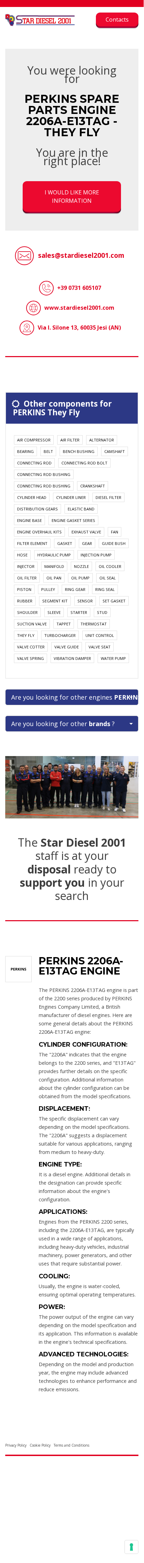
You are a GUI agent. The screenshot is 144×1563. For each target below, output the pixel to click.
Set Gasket (114, 600)
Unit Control (99, 635)
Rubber (24, 600)
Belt (48, 451)
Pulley (48, 589)
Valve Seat (100, 646)
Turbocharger (60, 635)
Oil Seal (107, 577)
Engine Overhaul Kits (39, 531)
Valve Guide (66, 646)
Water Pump (113, 658)
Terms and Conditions (71, 1445)
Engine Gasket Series (73, 520)
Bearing (25, 451)
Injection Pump (96, 554)
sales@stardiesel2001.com (81, 255)
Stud (102, 612)
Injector (26, 566)
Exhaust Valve (86, 531)
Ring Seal (105, 589)
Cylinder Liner (71, 497)
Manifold (54, 566)
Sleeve (54, 612)
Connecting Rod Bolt (84, 462)
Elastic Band (81, 508)
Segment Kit (55, 600)
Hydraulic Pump (54, 554)
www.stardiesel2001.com (79, 307)
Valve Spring (30, 658)
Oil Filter (27, 577)
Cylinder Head (31, 497)
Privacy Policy (15, 1445)
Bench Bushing (78, 451)
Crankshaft (92, 485)
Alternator (101, 439)
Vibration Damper (72, 658)
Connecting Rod (34, 462)
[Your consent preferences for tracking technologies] (131, 1547)
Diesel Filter (108, 497)
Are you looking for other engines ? (74, 697)
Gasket (64, 543)
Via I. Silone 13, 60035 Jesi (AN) (79, 327)
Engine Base (29, 520)
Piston (24, 589)
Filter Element (32, 543)
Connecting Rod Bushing (43, 474)
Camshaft (114, 451)
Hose (22, 554)
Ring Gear (75, 589)
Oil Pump (80, 577)
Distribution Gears (37, 508)
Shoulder (27, 612)
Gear (87, 543)
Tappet (63, 623)
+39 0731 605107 (79, 288)
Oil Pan (53, 577)
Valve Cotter (31, 646)
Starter (78, 612)
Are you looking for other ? (63, 723)
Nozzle (81, 566)
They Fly (26, 635)
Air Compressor (34, 439)
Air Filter (69, 439)
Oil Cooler (110, 566)
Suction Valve (32, 623)
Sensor (85, 600)
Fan (114, 531)
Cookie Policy (40, 1445)
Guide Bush (114, 543)
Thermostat (94, 623)
